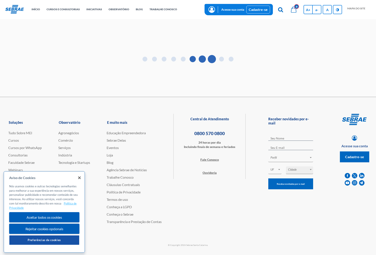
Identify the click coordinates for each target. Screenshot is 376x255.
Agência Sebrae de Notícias (127, 170)
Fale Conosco (209, 159)
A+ (308, 10)
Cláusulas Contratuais (123, 185)
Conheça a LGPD (119, 207)
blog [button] (139, 9)
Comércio (65, 140)
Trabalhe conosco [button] (163, 9)
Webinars (15, 170)
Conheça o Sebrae (120, 214)
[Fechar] (79, 178)
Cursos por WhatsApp (25, 148)
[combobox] (290, 158)
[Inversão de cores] (337, 9)
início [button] (36, 9)
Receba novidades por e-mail (291, 184)
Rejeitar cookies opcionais (44, 229)
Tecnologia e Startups (74, 162)
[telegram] (361, 183)
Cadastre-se (258, 9)
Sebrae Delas (116, 140)
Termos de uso (117, 199)
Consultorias (18, 155)
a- (316, 10)
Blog (110, 162)
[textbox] (292, 157)
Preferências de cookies (44, 240)
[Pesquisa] (280, 9)
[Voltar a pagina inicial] (14, 9)
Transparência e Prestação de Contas (134, 222)
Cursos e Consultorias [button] (63, 9)
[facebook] (347, 175)
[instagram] (354, 183)
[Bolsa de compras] (293, 9)
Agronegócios (68, 133)
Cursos (13, 140)
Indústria (65, 155)
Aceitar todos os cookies (44, 217)
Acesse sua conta (232, 9)
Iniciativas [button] (94, 9)
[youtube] (347, 183)
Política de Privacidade (124, 192)
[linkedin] (361, 175)
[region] (44, 212)
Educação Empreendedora (126, 133)
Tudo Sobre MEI (20, 133)
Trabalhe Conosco (120, 177)
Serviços (64, 148)
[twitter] (354, 175)
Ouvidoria (210, 172)
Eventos (113, 148)
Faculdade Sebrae (21, 162)
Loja (110, 155)
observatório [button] (119, 9)
